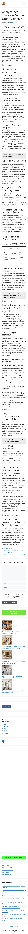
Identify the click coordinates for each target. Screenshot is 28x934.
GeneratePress (17, 931)
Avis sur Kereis (6, 865)
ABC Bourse (11, 455)
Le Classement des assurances (14, 857)
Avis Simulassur (6, 874)
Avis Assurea (5, 872)
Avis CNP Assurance (7, 870)
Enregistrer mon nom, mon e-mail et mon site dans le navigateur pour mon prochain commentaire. (15, 596)
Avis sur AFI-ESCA (7, 867)
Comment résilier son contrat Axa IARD (14, 555)
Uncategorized (8, 548)
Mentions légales (14, 926)
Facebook (7, 706)
